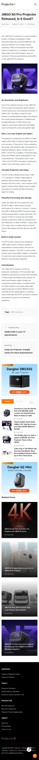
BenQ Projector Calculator (11, 691)
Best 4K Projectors (8, 706)
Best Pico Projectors (9, 709)
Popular (19, 401)
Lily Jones (9, 613)
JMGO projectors (17, 312)
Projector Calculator (8, 688)
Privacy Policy (6, 726)
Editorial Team (20, 445)
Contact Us (13, 750)
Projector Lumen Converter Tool (13, 695)
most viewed (31, 402)
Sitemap (5, 750)
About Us (5, 723)
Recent (7, 401)
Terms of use (6, 729)
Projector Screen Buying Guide (12, 712)
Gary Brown (19, 419)
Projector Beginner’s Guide (11, 674)
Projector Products (8, 677)
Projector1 (17, 748)
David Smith (19, 432)
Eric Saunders (20, 459)
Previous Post (14, 327)
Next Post (8, 345)
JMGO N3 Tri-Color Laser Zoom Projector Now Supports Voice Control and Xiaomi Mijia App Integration (19, 646)
